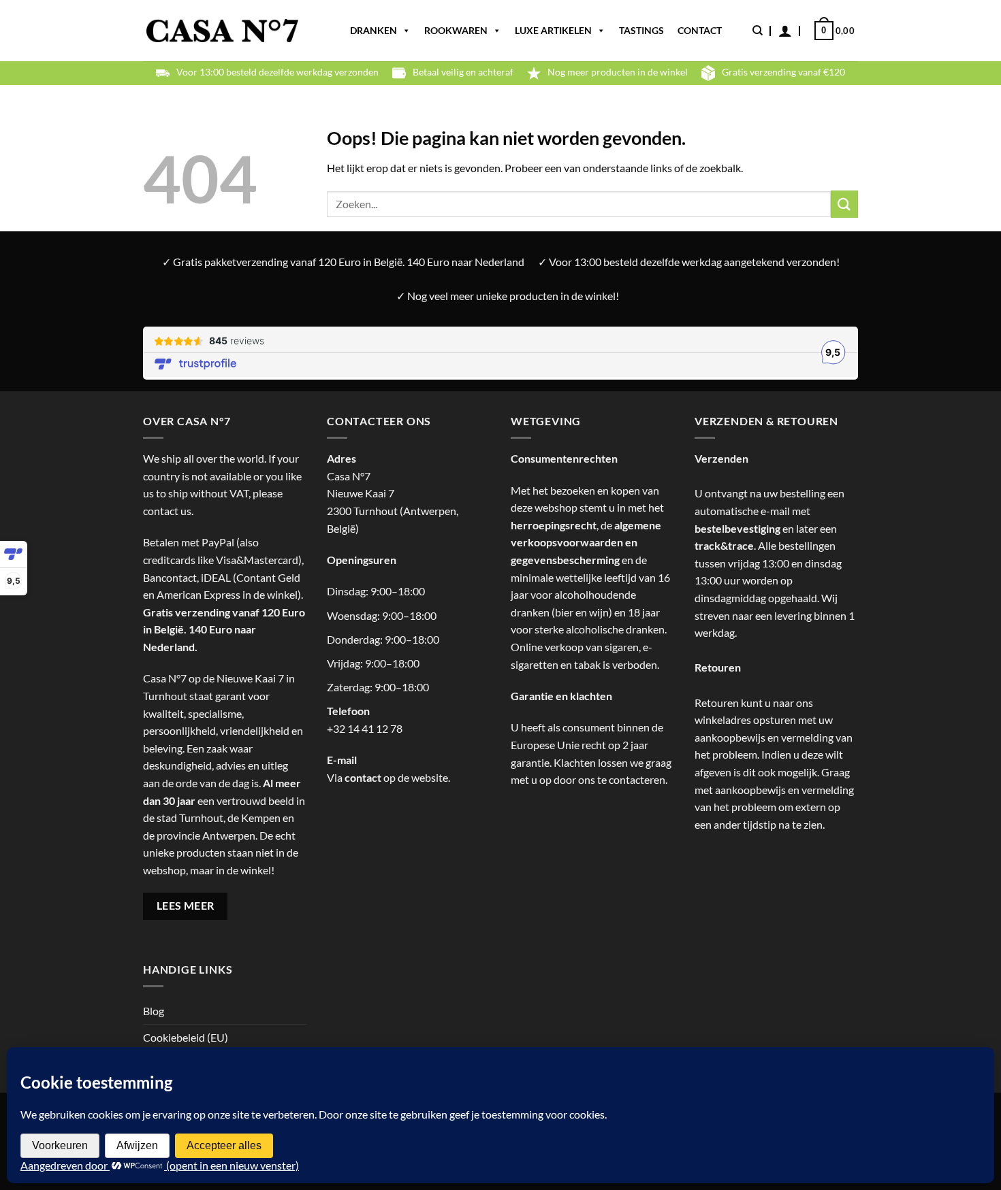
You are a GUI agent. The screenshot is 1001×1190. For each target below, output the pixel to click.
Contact (700, 30)
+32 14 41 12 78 (364, 728)
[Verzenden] (844, 204)
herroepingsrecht (554, 524)
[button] (785, 31)
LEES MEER (185, 905)
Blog (153, 1010)
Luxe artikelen (553, 30)
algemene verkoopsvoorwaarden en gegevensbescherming (586, 542)
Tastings (641, 30)
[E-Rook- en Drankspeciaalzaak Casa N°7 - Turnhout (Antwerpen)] (222, 31)
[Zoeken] (757, 31)
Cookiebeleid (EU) (185, 1037)
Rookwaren (456, 30)
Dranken (373, 30)
